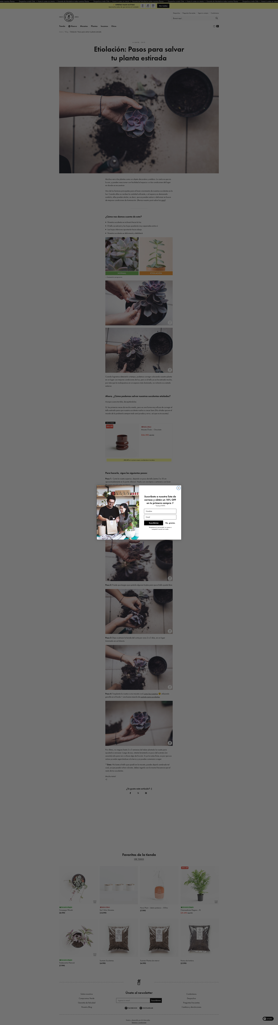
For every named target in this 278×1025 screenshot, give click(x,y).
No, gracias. (170, 523)
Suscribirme (153, 523)
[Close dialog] (178, 488)
